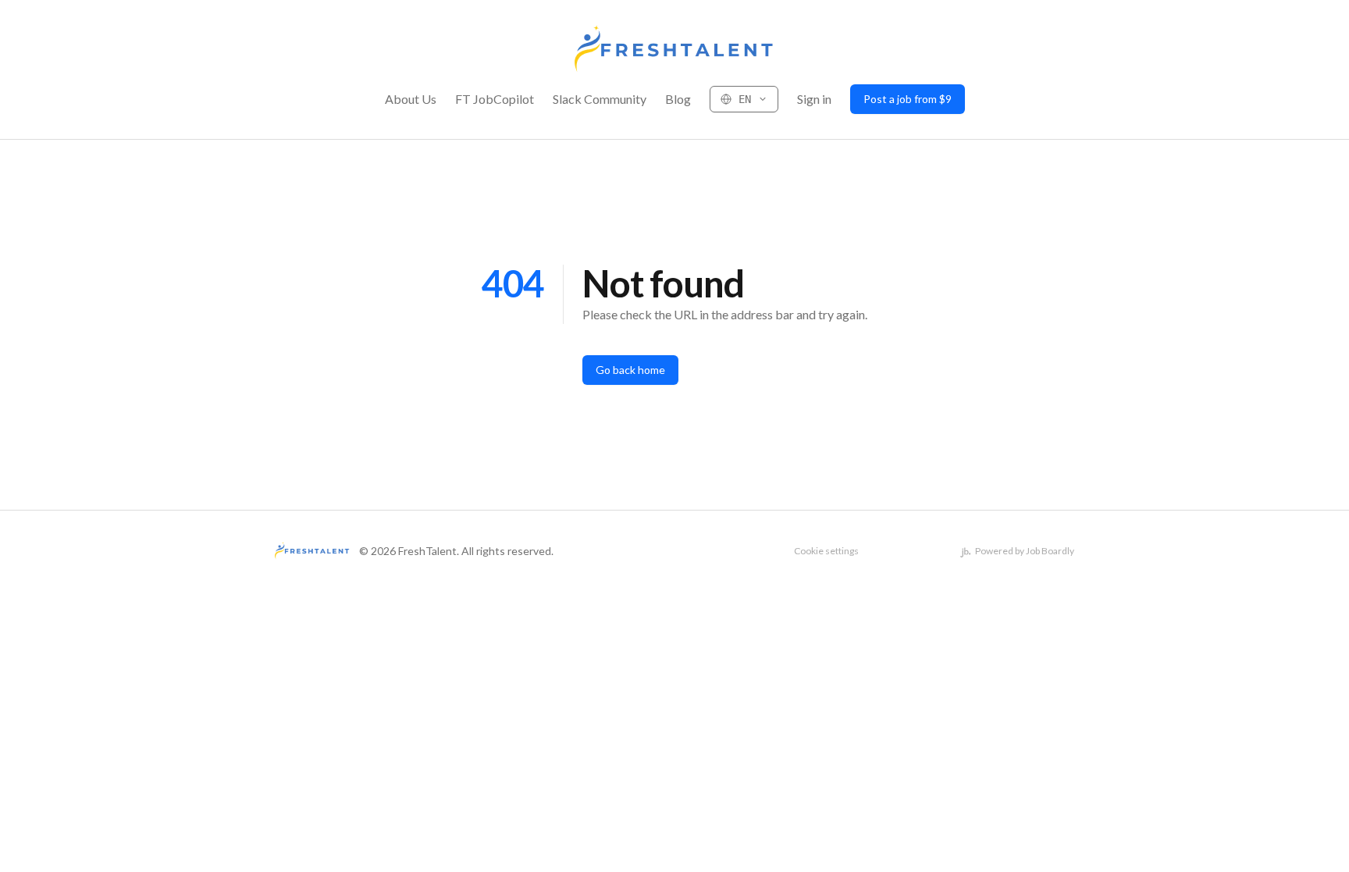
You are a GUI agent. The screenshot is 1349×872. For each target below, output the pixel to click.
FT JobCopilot (494, 98)
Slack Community (599, 98)
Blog (678, 98)
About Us (410, 98)
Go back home (630, 369)
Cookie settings (826, 551)
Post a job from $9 (907, 98)
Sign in (814, 98)
